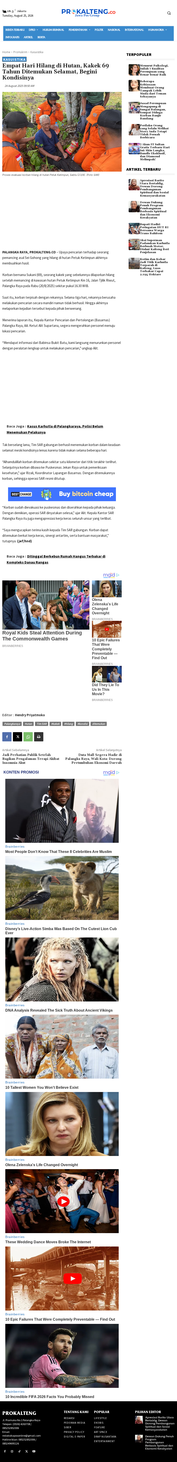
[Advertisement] (62, 214)
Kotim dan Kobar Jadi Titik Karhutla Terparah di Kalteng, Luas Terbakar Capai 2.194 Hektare (154, 267)
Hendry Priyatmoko (30, 715)
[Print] (38, 736)
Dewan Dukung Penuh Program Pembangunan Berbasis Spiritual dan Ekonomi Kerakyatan (153, 210)
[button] (169, 13)
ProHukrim (20, 52)
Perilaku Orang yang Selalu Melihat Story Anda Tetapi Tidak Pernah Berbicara (154, 132)
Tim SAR (42, 723)
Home (6, 52)
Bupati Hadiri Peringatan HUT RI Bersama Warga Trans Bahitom (154, 229)
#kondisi (82, 723)
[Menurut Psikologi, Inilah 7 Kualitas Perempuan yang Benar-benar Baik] (134, 70)
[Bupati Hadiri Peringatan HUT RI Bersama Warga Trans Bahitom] (134, 228)
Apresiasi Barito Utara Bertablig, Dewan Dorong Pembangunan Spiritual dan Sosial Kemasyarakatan (154, 188)
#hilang (68, 723)
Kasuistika (36, 52)
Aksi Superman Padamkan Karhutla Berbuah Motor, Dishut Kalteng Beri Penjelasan (155, 246)
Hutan (28, 723)
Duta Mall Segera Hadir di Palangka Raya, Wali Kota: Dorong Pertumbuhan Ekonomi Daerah (93, 759)
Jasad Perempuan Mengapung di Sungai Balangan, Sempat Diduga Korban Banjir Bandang (153, 111)
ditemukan (98, 723)
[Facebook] (7, 736)
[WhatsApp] (28, 736)
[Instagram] (12, 1451)
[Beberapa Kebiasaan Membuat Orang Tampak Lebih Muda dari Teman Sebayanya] (134, 85)
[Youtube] (33, 1451)
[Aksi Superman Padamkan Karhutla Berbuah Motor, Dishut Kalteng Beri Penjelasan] (134, 244)
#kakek (55, 723)
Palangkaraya (12, 723)
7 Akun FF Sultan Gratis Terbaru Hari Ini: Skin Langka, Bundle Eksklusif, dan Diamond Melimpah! (155, 152)
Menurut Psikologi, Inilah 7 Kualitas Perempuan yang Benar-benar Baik (154, 70)
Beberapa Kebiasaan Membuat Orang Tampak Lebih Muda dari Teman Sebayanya (153, 89)
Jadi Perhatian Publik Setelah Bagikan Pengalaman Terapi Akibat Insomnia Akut (30, 759)
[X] (17, 736)
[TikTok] (19, 1451)
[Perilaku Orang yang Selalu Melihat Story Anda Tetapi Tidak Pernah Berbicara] (134, 129)
